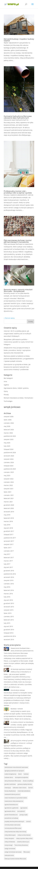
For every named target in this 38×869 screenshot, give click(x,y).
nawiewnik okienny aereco (12, 794)
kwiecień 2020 (9, 508)
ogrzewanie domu (10, 811)
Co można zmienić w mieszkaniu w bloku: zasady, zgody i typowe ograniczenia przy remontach (19, 724)
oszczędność (21, 811)
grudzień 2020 (9, 505)
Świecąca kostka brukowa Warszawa (15, 859)
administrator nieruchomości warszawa (16, 767)
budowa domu (9, 777)
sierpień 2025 (8, 439)
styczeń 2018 (8, 528)
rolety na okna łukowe (24, 835)
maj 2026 (7, 426)
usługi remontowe (10, 848)
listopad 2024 (8, 449)
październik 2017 (10, 538)
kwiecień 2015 (9, 620)
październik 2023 (10, 469)
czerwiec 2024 (9, 462)
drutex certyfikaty (28, 781)
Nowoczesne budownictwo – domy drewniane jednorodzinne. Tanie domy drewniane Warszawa (19, 650)
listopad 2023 (8, 466)
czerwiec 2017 (9, 551)
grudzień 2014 (9, 630)
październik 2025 (10, 436)
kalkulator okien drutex (19, 787)
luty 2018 (7, 525)
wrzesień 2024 (9, 456)
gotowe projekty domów (25, 784)
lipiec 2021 (7, 492)
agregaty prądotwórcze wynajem (14, 771)
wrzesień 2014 (9, 639)
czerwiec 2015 (9, 616)
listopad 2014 (8, 633)
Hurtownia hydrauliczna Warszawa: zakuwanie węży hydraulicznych (18, 117)
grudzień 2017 (9, 531)
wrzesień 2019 (9, 512)
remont (28, 821)
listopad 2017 (8, 534)
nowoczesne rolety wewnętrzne (14, 801)
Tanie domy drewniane (21, 845)
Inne (5, 381)
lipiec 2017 (7, 548)
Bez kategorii (8, 378)
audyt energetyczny (10, 774)
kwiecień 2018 (9, 518)
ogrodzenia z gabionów (11, 808)
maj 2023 (7, 475)
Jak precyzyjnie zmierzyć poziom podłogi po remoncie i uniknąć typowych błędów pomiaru (18, 743)
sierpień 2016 (8, 580)
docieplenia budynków (21, 777)
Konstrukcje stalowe (18, 690)
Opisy (6, 391)
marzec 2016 (8, 594)
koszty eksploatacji (10, 791)
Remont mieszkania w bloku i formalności (18, 398)
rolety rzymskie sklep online (24, 838)
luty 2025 (7, 446)
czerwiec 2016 (9, 584)
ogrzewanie (23, 808)
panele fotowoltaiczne (11, 815)
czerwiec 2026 (9, 423)
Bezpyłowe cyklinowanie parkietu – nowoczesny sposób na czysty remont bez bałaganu (18, 342)
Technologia (8, 401)
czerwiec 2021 (9, 495)
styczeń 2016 (8, 600)
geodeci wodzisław (10, 784)
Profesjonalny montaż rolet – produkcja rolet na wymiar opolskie (18, 192)
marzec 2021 (8, 502)
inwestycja (8, 787)
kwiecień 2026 (9, 430)
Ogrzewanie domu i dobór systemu (16, 388)
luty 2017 (7, 564)
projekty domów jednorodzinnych (14, 821)
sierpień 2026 (8, 416)
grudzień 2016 (9, 571)
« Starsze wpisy (9, 318)
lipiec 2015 (7, 613)
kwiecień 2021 (9, 498)
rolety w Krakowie (10, 842)
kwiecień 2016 (9, 590)
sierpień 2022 (8, 479)
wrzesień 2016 (9, 577)
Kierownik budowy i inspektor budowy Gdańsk (19, 40)
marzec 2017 (8, 561)
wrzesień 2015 (9, 607)
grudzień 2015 (9, 603)
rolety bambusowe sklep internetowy (15, 831)
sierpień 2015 (8, 610)
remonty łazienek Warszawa (13, 828)
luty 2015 (7, 623)
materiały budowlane (24, 791)
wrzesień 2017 (9, 541)
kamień (30, 787)
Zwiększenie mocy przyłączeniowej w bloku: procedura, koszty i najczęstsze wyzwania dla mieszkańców (17, 350)
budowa (26, 774)
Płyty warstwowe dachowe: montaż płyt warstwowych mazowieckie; (18, 241)
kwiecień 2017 (9, 557)
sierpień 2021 (8, 489)
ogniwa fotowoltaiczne (11, 804)
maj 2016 (7, 587)
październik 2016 (10, 574)
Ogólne (6, 385)
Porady (6, 395)
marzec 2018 (8, 521)
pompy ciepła (23, 815)
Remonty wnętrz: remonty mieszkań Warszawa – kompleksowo (18, 290)
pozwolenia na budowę (11, 818)
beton (20, 774)
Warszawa (27, 852)
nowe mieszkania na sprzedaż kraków (16, 798)
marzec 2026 (8, 433)
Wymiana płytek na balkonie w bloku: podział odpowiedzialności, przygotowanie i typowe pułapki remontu (19, 358)
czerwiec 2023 (9, 472)
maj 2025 (7, 443)
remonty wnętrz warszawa (12, 825)
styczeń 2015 (8, 626)
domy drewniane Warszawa (13, 781)
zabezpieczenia (9, 855)
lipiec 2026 (7, 420)
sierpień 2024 (8, 459)
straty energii (8, 845)
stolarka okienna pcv (23, 842)
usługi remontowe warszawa (13, 852)
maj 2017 (7, 554)
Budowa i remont (17, 709)
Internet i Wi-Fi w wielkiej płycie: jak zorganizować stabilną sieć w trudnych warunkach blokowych (17, 333)
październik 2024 (10, 452)
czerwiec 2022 (9, 482)
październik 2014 (10, 636)
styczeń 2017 (8, 567)
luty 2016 (7, 597)
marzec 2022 (8, 485)
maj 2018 (7, 515)
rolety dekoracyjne (10, 835)
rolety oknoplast (9, 838)
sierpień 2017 (8, 544)
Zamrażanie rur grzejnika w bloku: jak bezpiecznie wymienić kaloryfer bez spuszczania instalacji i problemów (17, 367)
